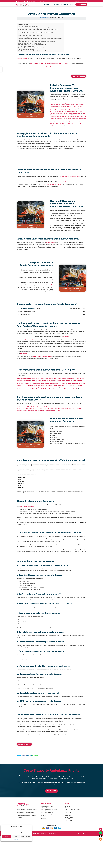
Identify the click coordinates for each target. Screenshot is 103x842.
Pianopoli (52, 116)
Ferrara (23, 385)
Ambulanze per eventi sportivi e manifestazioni (48, 814)
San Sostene (60, 118)
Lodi (28, 387)
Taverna (72, 123)
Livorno (42, 383)
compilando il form (30, 284)
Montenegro (47, 406)
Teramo (61, 382)
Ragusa (19, 380)
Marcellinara (79, 111)
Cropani (77, 106)
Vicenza (72, 385)
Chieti (52, 382)
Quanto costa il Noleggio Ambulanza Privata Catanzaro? (30, 37)
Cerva (51, 106)
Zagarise (62, 125)
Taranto (63, 380)
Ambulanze (64, 4)
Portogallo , (79, 408)
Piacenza (43, 385)
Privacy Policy (16, 839)
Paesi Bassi (57, 408)
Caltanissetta (77, 378)
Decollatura (56, 108)
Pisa (48, 383)
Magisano (64, 111)
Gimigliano (57, 109)
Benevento (79, 380)
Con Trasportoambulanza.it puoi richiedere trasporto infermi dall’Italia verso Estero (36, 41)
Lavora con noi (68, 815)
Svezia (32, 406)
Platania (57, 116)
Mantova (19, 387)
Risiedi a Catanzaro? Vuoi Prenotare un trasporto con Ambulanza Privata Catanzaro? (37, 28)
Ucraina (74, 408)
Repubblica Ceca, (45, 410)
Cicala (64, 106)
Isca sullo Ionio (78, 109)
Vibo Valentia (34, 380)
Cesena (83, 383)
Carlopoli (72, 104)
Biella (77, 387)
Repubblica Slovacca (55, 410)
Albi (51, 103)
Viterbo (37, 382)
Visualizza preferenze (25, 836)
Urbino (26, 383)
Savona (22, 388)
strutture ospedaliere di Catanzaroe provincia (70, 176)
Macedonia (41, 406)
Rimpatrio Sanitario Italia (46, 817)
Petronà (82, 114)
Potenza (51, 378)
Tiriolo (75, 123)
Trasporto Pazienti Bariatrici (47, 812)
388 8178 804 (21, 1)
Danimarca (19, 406)
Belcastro (75, 103)
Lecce (59, 380)
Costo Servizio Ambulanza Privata (72, 809)
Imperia (26, 388)
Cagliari (70, 388)
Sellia (71, 120)
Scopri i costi (51, 791)
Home (42, 17)
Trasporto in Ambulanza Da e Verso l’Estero (50, 811)
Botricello (52, 104)
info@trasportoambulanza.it (36, 1)
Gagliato (81, 108)
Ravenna (19, 385)
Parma (38, 385)
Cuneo (57, 387)
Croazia (31, 408)
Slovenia (35, 408)
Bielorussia (19, 410)
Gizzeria (67, 109)
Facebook (24, 755)
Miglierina (67, 113)
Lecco (47, 387)
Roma (22, 378)
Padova (59, 385)
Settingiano (56, 121)
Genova (46, 378)
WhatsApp (35, 755)
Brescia (34, 387)
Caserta (55, 378)
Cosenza (44, 380)
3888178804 (64, 181)
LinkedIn (29, 755)
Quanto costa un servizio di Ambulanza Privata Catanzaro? (31, 34)
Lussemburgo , (31, 410)
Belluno (80, 385)
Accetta (6, 836)
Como (50, 387)
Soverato (77, 121)
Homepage (67, 806)
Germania (52, 408)
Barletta (68, 380)
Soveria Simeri (58, 123)
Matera (26, 378)
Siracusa (42, 378)
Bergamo (38, 387)
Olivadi (65, 114)
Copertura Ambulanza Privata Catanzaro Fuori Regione (30, 40)
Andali (62, 103)
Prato (58, 383)
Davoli (51, 108)
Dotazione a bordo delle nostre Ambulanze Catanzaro (30, 43)
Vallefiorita (57, 125)
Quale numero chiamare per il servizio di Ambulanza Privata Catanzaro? (34, 31)
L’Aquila (65, 382)
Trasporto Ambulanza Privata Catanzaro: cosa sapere (30, 35)
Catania (83, 378)
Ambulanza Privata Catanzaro (36, 139)
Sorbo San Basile (70, 121)
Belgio (62, 408)
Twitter (19, 755)
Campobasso (28, 382)
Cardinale (67, 104)
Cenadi (76, 104)
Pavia (30, 387)
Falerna (61, 108)
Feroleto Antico (67, 108)
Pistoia (62, 383)
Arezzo (51, 383)
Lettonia (25, 406)
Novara (74, 387)
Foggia (51, 380)
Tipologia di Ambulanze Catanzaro (26, 46)
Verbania (81, 387)
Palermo (69, 378)
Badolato (70, 103)
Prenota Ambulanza (79, 76)
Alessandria (65, 387)
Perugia (30, 383)
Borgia (79, 103)
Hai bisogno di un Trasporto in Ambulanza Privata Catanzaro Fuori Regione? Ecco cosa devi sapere (40, 38)
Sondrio (43, 387)
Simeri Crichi (63, 121)
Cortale (73, 106)
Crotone (39, 380)
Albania (36, 406)
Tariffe (71, 4)
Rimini (76, 383)
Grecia (27, 408)
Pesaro (22, 383)
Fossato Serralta (74, 108)
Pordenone (46, 388)
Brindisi (55, 380)
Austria (48, 408)
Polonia (44, 408)
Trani (75, 380)
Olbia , (74, 388)
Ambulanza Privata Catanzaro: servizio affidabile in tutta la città (32, 44)
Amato (58, 103)
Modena (28, 385)
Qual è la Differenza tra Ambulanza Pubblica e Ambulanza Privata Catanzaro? (35, 32)
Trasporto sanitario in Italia (47, 806)
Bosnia (52, 406)
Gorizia (50, 388)
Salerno (23, 382)
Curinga (81, 106)
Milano (18, 378)
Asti (61, 387)
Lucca (65, 383)
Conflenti (69, 106)
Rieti (50, 382)
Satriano (67, 120)
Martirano (52, 113)
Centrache (81, 104)
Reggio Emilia (33, 385)
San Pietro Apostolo (78, 116)
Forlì (80, 383)
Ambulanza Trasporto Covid (47, 807)
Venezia (63, 385)
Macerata (69, 382)
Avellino (19, 382)
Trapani (59, 378)
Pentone (74, 114)
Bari (77, 388)
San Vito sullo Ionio (68, 118)
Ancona (78, 382)
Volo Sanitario (44, 818)
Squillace (64, 123)
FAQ (65, 807)
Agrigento (63, 378)
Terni (34, 383)
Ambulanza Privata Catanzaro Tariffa (26, 308)
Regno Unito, (38, 410)
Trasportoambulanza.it (22, 58)
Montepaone (78, 113)
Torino (29, 378)
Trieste (54, 388)
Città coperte (55, 4)
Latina (41, 382)
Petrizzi (78, 114)
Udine (41, 388)
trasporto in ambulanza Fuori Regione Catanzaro (43, 66)
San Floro (61, 116)
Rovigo (51, 385)
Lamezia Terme (57, 111)
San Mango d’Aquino (69, 116)
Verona (55, 385)
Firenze (55, 383)
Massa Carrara (71, 383)
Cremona (24, 387)
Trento (38, 388)
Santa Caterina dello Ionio (59, 120)
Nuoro (62, 388)
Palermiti (70, 114)
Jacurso (52, 111)
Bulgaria (23, 408)
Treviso (67, 385)
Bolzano (34, 388)
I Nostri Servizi (46, 4)
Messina (23, 380)
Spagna (70, 408)
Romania (19, 408)
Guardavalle (72, 109)
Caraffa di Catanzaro (60, 104)
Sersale (52, 121)
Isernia (33, 382)
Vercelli (70, 387)
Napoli (48, 380)
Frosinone (45, 382)
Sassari (58, 388)
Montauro (72, 113)
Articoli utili (67, 814)
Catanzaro (27, 380)
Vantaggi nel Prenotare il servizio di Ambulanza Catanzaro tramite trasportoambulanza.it (38, 29)
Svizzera (66, 408)
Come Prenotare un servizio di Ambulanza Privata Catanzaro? (32, 50)
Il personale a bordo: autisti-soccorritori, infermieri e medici (31, 47)
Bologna (48, 385)
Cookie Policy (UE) (69, 820)
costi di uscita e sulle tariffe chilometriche (51, 184)
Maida (68, 111)
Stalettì (68, 123)
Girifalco (63, 109)
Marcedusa (72, 111)
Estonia (29, 406)
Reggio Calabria (35, 378)
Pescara (56, 382)
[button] (30, 826)
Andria (71, 380)
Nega (16, 836)
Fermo (73, 382)
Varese (54, 387)
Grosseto (37, 383)
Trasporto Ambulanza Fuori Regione (49, 809)
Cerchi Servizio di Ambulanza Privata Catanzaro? (29, 26)
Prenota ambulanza (81, 4)
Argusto (66, 103)
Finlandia (24, 410)
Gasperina (52, 109)
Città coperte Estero (69, 811)
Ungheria (40, 408)
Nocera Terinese (59, 114)
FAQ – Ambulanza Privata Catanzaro (26, 49)
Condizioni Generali (69, 817)
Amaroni (55, 103)
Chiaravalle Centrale (58, 106)
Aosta (30, 388)
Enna (72, 378)
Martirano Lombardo (60, 113)
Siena (45, 383)
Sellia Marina (76, 120)
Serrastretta (82, 120)
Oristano (66, 388)
